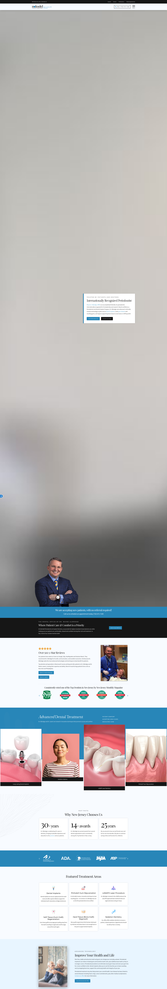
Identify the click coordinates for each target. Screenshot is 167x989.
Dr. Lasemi (50, 721)
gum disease (121, 311)
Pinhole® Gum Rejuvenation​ (83, 893)
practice (52, 836)
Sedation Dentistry (113, 917)
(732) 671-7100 (98, 614)
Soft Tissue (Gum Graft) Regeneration (53, 918)
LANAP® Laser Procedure (113, 893)
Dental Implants (53, 893)
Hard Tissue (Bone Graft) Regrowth (83, 918)
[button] (39, 695)
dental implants (110, 311)
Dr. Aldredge (41, 721)
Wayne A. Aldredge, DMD (93, 305)
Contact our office (80, 976)
